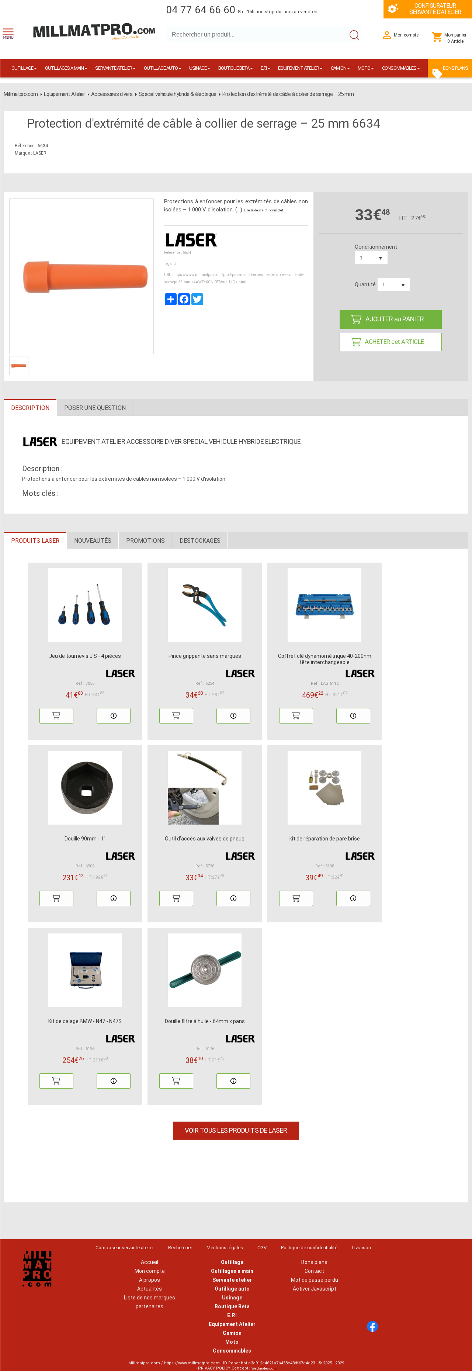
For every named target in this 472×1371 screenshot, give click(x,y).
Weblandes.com (264, 1368)
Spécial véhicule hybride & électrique (177, 94)
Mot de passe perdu (314, 1280)
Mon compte (150, 1271)
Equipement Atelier (64, 94)
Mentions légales (224, 1247)
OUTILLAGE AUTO (161, 68)
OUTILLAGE (22, 68)
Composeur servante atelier (125, 1247)
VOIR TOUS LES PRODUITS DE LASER (236, 1130)
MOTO (364, 68)
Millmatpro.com (21, 94)
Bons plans (314, 1262)
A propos (149, 1280)
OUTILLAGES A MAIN (64, 68)
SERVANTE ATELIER (113, 68)
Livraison (361, 1247)
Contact (314, 1271)
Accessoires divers (112, 94)
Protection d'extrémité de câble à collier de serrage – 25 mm (288, 94)
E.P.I (264, 68)
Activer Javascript (314, 1289)
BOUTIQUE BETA (233, 68)
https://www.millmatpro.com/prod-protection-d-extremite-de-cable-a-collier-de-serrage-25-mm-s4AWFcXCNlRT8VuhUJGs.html (234, 278)
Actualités (149, 1289)
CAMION (338, 68)
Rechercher (180, 1247)
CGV (262, 1247)
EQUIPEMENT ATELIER (298, 68)
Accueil (149, 1262)
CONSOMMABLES (399, 68)
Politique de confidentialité (309, 1247)
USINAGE (197, 68)
